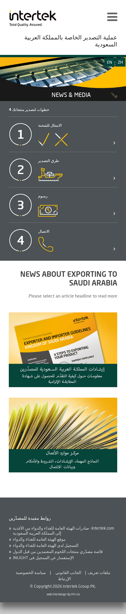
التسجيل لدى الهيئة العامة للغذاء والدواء (46, 545)
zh (120, 62)
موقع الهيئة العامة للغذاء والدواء (39, 539)
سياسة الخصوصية (31, 572)
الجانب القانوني (68, 572)
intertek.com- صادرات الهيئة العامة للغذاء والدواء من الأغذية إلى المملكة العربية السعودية (63, 530)
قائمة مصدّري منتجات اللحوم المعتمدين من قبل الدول (58, 551)
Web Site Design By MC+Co (63, 594)
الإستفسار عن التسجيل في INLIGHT (43, 557)
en (109, 62)
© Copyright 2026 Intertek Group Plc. (63, 586)
